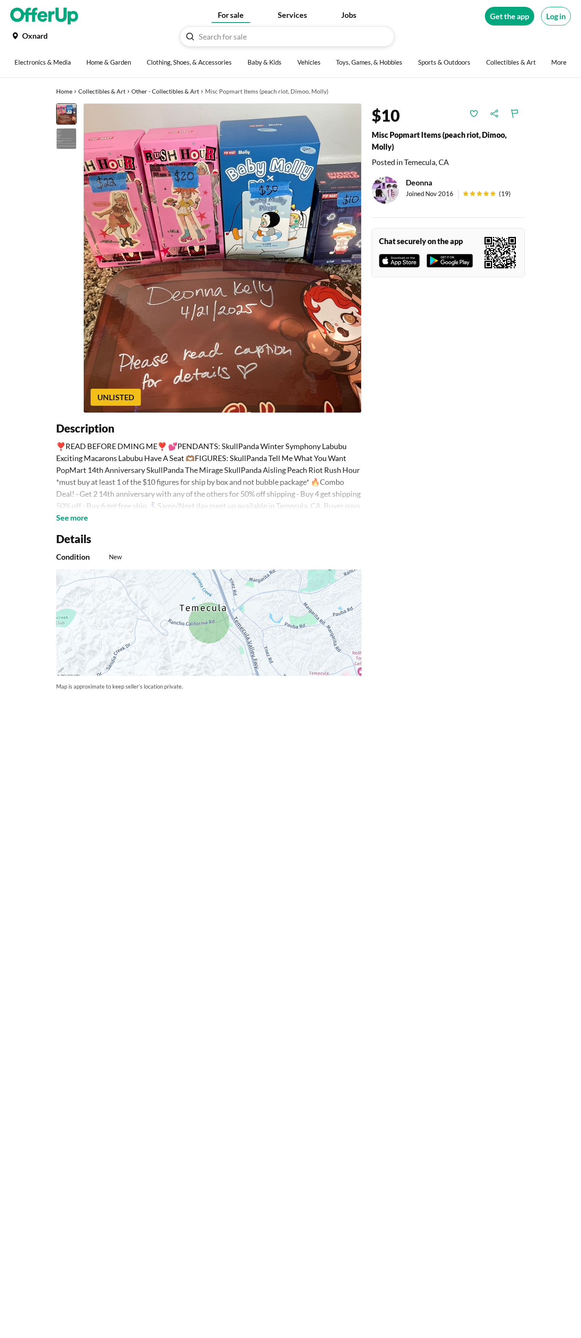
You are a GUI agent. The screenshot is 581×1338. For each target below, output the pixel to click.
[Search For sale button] (190, 36)
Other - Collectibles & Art (165, 91)
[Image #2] (66, 138)
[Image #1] (66, 114)
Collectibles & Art (101, 91)
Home (64, 91)
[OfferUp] (44, 16)
